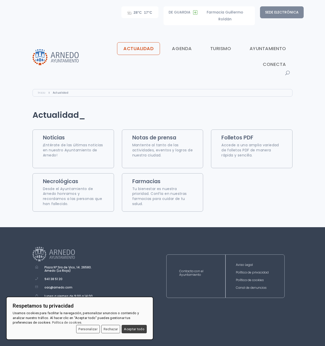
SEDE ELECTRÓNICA (282, 12)
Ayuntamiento (268, 48)
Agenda (182, 48)
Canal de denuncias (251, 288)
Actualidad (138, 48)
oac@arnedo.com (58, 287)
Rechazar (111, 329)
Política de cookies (250, 280)
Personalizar (88, 329)
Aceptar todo (134, 329)
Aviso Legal (244, 265)
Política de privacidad (252, 273)
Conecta (274, 64)
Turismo (220, 48)
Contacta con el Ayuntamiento (191, 273)
